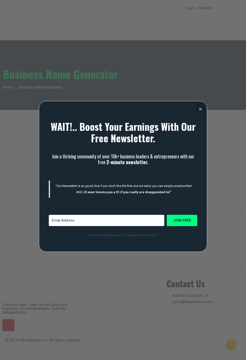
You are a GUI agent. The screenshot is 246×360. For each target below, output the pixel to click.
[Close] (200, 108)
